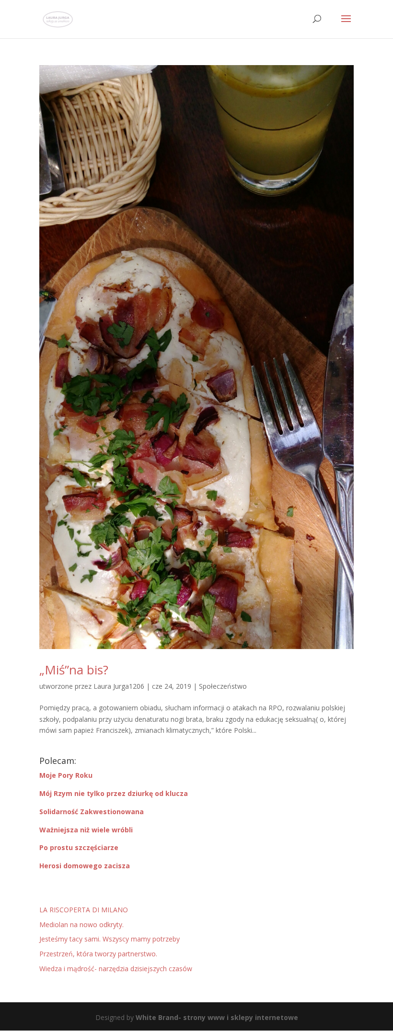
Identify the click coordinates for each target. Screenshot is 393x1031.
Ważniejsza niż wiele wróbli (86, 829)
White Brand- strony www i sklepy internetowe (217, 1017)
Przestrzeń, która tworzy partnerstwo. (98, 953)
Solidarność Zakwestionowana (91, 811)
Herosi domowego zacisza (84, 865)
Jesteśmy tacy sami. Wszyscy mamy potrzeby (109, 938)
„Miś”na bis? (73, 669)
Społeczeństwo (223, 686)
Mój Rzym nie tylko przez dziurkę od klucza (113, 793)
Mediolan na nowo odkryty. (81, 924)
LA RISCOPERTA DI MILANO (83, 909)
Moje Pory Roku (65, 775)
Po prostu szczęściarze (78, 847)
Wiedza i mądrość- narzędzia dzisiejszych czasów (115, 968)
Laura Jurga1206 (118, 686)
